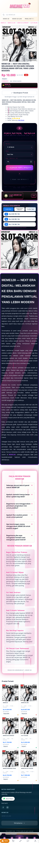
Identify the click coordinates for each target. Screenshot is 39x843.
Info (34, 196)
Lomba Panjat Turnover (19, 209)
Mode (7, 151)
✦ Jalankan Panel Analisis (19, 168)
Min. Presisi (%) (12, 158)
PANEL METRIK (29, 19)
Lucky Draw (8, 209)
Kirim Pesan (9, 799)
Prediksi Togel (30, 209)
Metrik (8, 144)
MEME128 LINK (17, 19)
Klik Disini (21, 120)
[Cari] (3, 14)
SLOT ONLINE (33, 23)
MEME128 (6, 19)
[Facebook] (3, 807)
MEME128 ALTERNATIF (23, 23)
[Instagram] (7, 807)
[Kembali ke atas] (35, 830)
